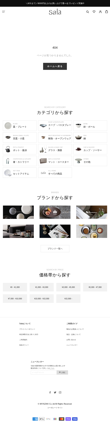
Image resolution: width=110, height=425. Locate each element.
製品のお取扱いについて (75, 329)
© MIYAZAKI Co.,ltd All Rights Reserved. (55, 404)
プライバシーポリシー (27, 329)
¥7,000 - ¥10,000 (15, 299)
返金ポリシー (24, 345)
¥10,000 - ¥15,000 (41, 299)
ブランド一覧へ (55, 248)
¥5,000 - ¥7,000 (95, 287)
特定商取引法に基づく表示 (28, 334)
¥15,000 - (68, 299)
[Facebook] (50, 392)
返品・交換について (73, 334)
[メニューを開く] (3, 12)
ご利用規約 (23, 340)
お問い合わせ (71, 340)
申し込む (62, 372)
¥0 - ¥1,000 (15, 287)
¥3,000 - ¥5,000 (68, 287)
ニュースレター (71, 345)
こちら (52, 368)
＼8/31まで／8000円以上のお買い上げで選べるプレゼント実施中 (55, 3)
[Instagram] (60, 392)
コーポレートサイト (55, 408)
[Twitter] (55, 392)
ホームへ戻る (55, 66)
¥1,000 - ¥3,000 (41, 287)
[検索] (87, 11)
